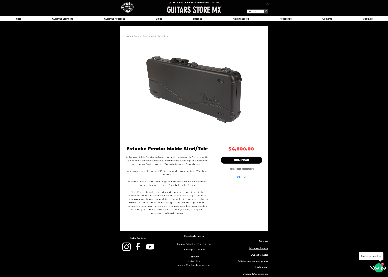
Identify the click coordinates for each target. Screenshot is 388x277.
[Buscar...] (266, 11)
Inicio (128, 36)
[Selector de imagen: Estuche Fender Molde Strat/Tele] (192, 135)
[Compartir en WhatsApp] (244, 177)
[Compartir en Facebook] (238, 177)
